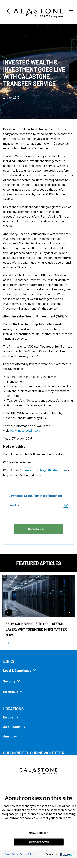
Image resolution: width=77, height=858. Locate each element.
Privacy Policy (27, 854)
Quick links (10, 692)
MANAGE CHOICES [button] (38, 832)
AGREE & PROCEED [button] (39, 842)
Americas (10, 736)
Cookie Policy (11, 854)
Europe (8, 717)
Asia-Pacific (12, 727)
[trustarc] (65, 854)
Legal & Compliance (17, 670)
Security (9, 681)
